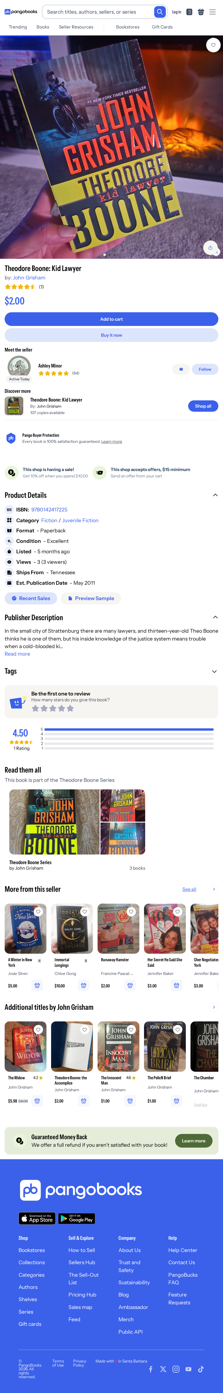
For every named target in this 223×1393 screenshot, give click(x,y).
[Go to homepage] (21, 12)
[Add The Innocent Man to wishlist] (131, 1029)
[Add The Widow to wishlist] (38, 1029)
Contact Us (181, 1262)
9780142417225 (49, 509)
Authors (28, 1287)
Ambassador (133, 1307)
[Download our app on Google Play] (76, 1218)
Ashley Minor (50, 366)
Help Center (182, 1250)
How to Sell (82, 1250)
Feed (74, 1319)
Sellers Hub (82, 1262)
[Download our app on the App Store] (37, 1218)
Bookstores (127, 27)
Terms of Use (58, 1363)
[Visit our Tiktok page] (200, 1369)
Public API (130, 1332)
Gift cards (30, 1324)
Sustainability (134, 1282)
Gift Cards (162, 27)
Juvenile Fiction (80, 520)
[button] (111, 495)
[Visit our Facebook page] (150, 1369)
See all (189, 889)
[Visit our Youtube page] (188, 1369)
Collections (32, 1262)
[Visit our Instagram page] (175, 1369)
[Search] (160, 12)
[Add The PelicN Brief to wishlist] (177, 1029)
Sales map (80, 1307)
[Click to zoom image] (111, 147)
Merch (126, 1319)
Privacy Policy (79, 1363)
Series (26, 1312)
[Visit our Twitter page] (163, 1369)
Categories (31, 1275)
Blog (123, 1295)
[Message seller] (181, 369)
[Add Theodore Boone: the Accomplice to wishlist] (84, 1029)
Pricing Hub (82, 1295)
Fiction (49, 520)
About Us (129, 1250)
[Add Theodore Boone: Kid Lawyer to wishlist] (213, 45)
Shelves (28, 1299)
